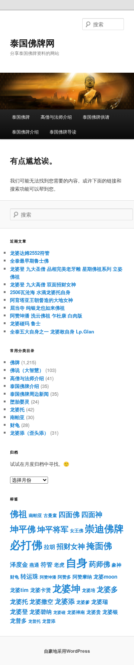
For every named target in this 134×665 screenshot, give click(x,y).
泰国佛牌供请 (96, 116)
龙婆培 (88, 590)
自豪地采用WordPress (67, 651)
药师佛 (99, 564)
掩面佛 (99, 545)
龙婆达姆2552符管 (30, 252)
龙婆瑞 (99, 601)
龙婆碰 (59, 612)
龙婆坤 (66, 588)
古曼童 (50, 515)
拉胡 (49, 547)
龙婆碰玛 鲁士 (25, 323)
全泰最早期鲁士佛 (29, 260)
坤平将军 (52, 529)
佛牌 (15, 362)
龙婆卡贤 (40, 589)
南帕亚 (17, 417)
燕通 (34, 565)
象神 (116, 564)
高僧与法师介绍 (56, 116)
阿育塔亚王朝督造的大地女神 (41, 299)
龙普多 (18, 620)
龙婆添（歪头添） (29, 432)
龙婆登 (19, 611)
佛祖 (18, 513)
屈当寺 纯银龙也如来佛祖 (37, 307)
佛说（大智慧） (27, 369)
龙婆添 (65, 601)
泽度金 (19, 564)
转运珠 (29, 576)
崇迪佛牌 (104, 528)
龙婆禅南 (76, 612)
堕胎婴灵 (19, 401)
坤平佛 (23, 529)
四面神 (91, 514)
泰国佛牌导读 (63, 131)
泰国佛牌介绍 (25, 131)
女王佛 (76, 530)
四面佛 (69, 514)
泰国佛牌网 (32, 42)
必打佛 (26, 544)
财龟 (15, 424)
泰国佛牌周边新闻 (29, 393)
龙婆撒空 (41, 601)
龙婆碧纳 (40, 612)
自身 (76, 562)
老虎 (59, 564)
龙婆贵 (93, 612)
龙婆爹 (83, 602)
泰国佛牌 (21, 116)
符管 (46, 564)
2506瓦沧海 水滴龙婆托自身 (40, 292)
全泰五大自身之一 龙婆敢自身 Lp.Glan (52, 331)
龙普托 (34, 621)
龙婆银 (110, 611)
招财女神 (71, 546)
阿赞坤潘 (48, 577)
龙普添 (48, 621)
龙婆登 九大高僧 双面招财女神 (43, 284)
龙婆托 (17, 409)
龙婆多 (107, 589)
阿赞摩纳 (82, 576)
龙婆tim (19, 589)
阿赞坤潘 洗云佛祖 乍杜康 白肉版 (46, 315)
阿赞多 (64, 577)
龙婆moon (105, 576)
